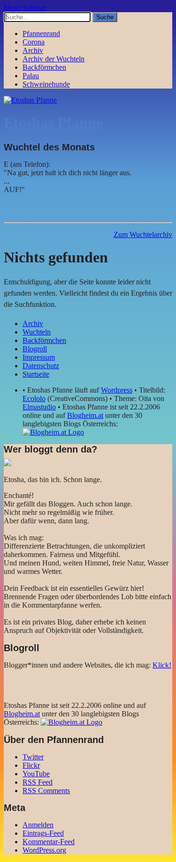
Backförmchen (44, 67)
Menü (12, 8)
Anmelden (38, 825)
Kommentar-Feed (49, 842)
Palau (31, 76)
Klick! (162, 665)
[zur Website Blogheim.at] (53, 432)
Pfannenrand (41, 33)
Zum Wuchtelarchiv (143, 234)
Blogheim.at (85, 415)
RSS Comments (46, 791)
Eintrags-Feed (43, 833)
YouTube (36, 774)
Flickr (31, 765)
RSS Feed (38, 782)
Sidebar (34, 8)
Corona (34, 42)
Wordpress (116, 390)
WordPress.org (44, 850)
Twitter (33, 757)
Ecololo (34, 398)
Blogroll (35, 349)
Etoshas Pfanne (53, 122)
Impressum (39, 357)
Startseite (36, 374)
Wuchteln (37, 332)
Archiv (33, 50)
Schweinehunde (46, 84)
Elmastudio (39, 407)
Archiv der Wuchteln (53, 59)
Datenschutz (41, 366)
